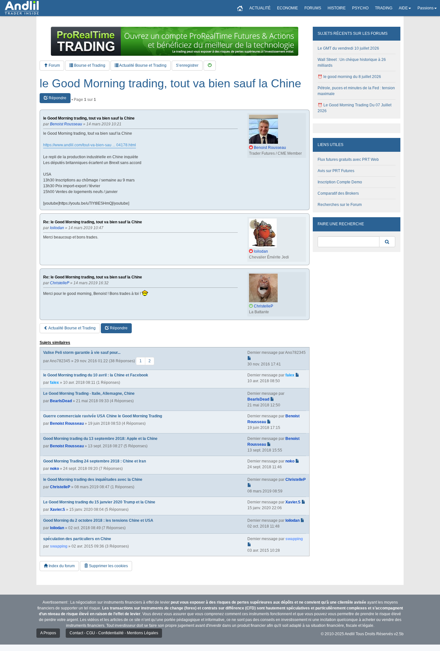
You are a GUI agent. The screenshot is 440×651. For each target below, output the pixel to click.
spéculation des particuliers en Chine (77, 539)
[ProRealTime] (174, 41)
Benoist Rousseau (67, 423)
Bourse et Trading (89, 65)
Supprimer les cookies (108, 566)
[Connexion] (210, 66)
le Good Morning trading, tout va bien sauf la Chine (170, 83)
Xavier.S (57, 509)
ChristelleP (60, 487)
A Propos (48, 633)
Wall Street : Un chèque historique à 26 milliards (352, 62)
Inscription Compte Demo (340, 182)
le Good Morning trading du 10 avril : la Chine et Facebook (95, 375)
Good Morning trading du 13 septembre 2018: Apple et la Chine (100, 438)
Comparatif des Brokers (338, 193)
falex (54, 382)
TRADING (383, 8)
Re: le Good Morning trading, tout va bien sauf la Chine (92, 222)
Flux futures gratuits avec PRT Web (348, 159)
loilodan (57, 528)
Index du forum (61, 566)
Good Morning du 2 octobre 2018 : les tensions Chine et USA (98, 520)
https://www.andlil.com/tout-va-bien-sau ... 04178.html (89, 145)
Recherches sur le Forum (340, 204)
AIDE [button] (403, 8)
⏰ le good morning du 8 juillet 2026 (349, 76)
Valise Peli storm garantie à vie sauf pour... (81, 352)
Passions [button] (425, 8)
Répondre (57, 98)
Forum (54, 65)
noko (54, 468)
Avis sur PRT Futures (336, 171)
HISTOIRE (337, 8)
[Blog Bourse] (21, 8)
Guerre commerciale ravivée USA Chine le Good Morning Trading (102, 416)
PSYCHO (360, 8)
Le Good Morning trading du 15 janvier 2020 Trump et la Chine (99, 502)
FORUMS (312, 8)
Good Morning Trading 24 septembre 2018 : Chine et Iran (94, 461)
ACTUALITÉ (260, 8)
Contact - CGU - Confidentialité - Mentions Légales (114, 633)
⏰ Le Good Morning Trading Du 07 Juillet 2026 (354, 108)
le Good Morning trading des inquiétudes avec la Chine (92, 479)
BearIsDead (61, 401)
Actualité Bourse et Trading (143, 65)
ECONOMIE (287, 8)
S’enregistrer (187, 65)
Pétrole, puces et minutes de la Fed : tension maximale (356, 91)
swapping (58, 546)
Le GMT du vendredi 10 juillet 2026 (348, 48)
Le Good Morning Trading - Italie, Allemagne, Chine (89, 393)
